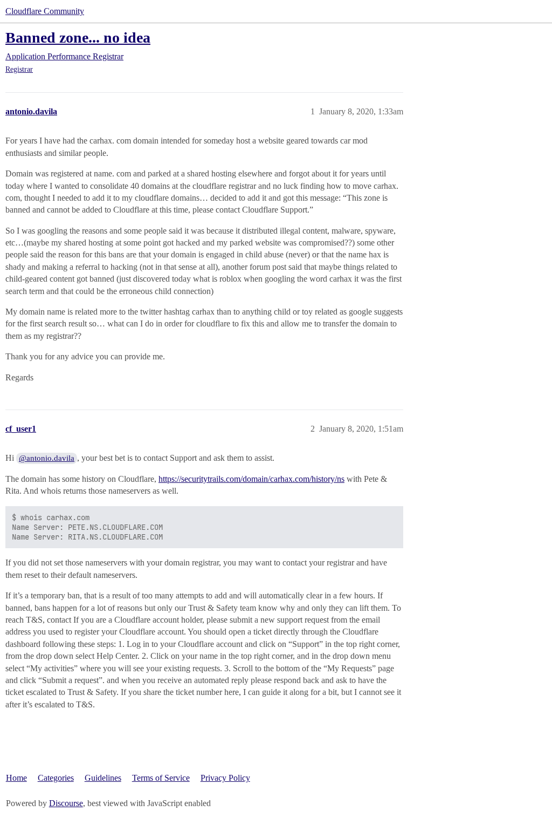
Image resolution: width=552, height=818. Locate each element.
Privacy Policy (225, 777)
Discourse (66, 803)
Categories (56, 777)
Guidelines (103, 777)
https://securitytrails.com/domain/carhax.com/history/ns (251, 478)
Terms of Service (161, 777)
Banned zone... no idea (77, 37)
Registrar (19, 69)
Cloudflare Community (44, 11)
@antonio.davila (46, 458)
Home (16, 777)
